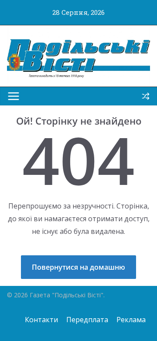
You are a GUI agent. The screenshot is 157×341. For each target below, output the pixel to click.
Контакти (41, 319)
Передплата (87, 319)
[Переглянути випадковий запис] (145, 96)
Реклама (131, 319)
